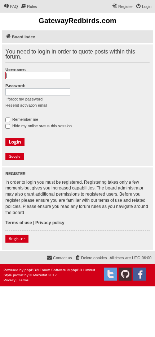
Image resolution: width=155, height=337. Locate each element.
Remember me (24, 119)
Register (17, 238)
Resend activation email (26, 105)
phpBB (30, 270)
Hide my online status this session (41, 126)
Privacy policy (50, 222)
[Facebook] (139, 274)
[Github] (125, 274)
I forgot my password (24, 99)
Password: (15, 86)
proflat (18, 275)
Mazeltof (40, 275)
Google (15, 156)
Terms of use (18, 222)
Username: (15, 69)
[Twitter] (110, 274)
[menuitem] (11, 6)
